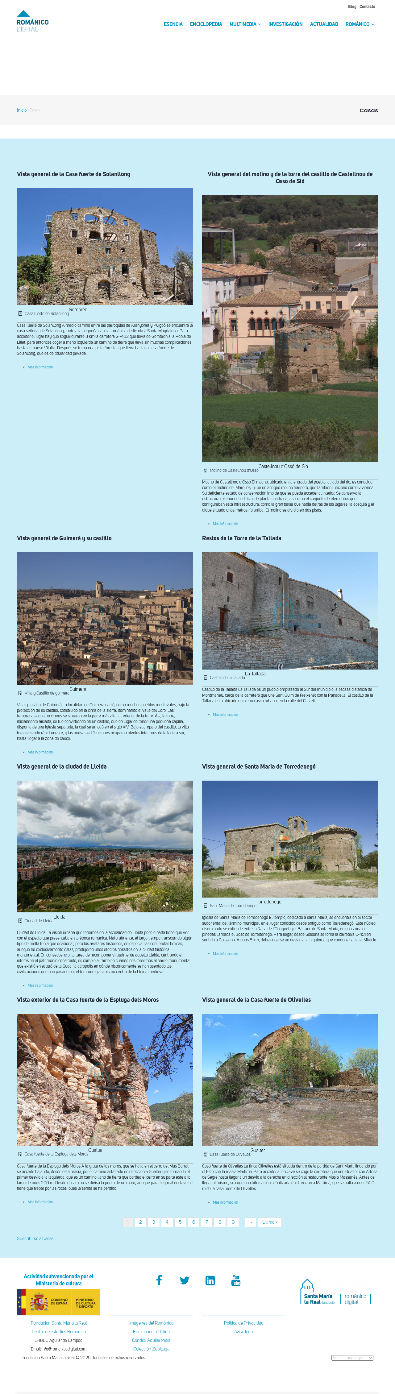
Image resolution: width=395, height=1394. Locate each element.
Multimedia (243, 24)
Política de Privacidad (244, 1323)
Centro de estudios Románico (59, 1332)
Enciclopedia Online (151, 1332)
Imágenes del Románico (151, 1323)
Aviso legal (244, 1332)
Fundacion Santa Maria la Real (59, 1323)
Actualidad (324, 24)
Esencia (173, 24)
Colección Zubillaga (151, 1349)
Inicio (22, 110)
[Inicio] (43, 21)
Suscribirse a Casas (35, 1238)
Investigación (285, 24)
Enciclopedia (206, 24)
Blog (352, 7)
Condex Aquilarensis (151, 1340)
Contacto (367, 7)
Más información (40, 367)
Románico (358, 24)
